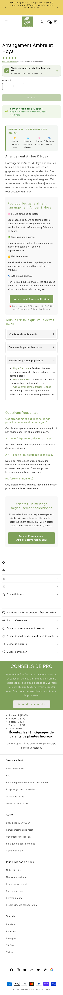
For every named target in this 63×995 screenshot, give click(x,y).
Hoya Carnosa (21, 368)
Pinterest (11, 931)
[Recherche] (42, 22)
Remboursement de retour (20, 829)
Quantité (6, 80)
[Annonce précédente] (5, 7)
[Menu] (6, 22)
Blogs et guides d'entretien (20, 789)
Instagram (11, 938)
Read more (15, 115)
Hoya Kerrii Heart (22, 379)
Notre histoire (13, 870)
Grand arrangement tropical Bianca (32, 387)
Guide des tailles (15, 796)
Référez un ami (14, 898)
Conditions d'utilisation (18, 836)
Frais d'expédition (9, 61)
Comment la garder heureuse (25, 347)
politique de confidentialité (20, 843)
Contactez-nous (14, 850)
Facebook (11, 924)
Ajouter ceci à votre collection (31, 299)
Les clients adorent (16, 884)
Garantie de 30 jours (17, 803)
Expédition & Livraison (18, 823)
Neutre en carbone (16, 877)
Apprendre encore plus (31, 704)
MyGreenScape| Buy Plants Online (35, 989)
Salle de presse (14, 891)
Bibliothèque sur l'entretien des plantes (27, 782)
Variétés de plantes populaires (26, 360)
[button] (9, 58)
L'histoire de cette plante (23, 334)
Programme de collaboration (21, 905)
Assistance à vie (15, 768)
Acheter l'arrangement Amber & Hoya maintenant (31, 538)
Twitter (10, 952)
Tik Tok (10, 945)
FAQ (8, 775)
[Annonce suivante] (57, 7)
